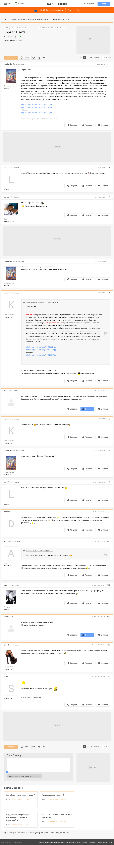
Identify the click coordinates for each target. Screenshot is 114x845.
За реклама (49, 842)
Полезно (88, 125)
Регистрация (89, 3)
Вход (104, 4)
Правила (57, 842)
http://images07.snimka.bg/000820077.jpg (36, 113)
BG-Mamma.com (17, 842)
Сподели (73, 125)
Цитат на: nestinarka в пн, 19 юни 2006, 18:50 (42, 302)
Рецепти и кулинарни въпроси (37, 833)
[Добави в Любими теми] (33, 58)
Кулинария (21, 833)
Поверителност (76, 842)
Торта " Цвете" (15, 32)
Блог (110, 842)
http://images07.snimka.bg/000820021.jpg (36, 105)
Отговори (11, 58)
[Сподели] (39, 58)
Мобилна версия (102, 842)
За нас (41, 842)
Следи (26, 58)
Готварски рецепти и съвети (21, 799)
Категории (12, 833)
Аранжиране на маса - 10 (53, 795)
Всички (96, 57)
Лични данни (65, 842)
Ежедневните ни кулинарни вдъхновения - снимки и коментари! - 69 (17, 817)
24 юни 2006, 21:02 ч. (58, 28)
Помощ (84, 842)
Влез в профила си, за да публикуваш (24, 776)
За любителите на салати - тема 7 (20, 795)
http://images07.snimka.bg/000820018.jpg (36, 107)
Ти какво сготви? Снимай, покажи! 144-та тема (57, 815)
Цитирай (104, 125)
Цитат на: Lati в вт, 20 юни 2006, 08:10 (39, 551)
